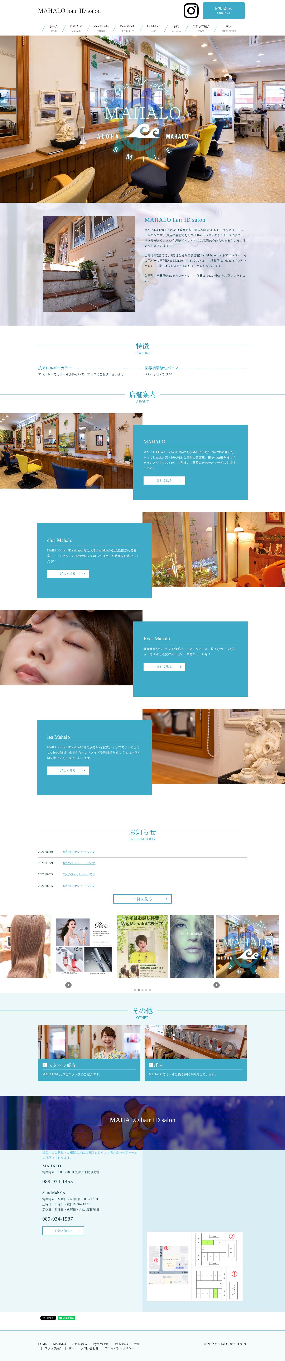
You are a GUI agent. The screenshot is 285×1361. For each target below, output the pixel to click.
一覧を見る (142, 899)
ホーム (53, 28)
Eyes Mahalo (127, 28)
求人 (229, 28)
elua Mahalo (101, 28)
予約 (176, 28)
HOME (42, 1344)
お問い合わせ (224, 10)
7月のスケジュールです (79, 874)
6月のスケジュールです (79, 885)
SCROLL (142, 185)
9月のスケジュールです (79, 851)
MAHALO (76, 28)
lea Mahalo (153, 28)
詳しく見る (164, 480)
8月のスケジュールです (79, 863)
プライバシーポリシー (119, 1348)
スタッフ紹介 (201, 28)
